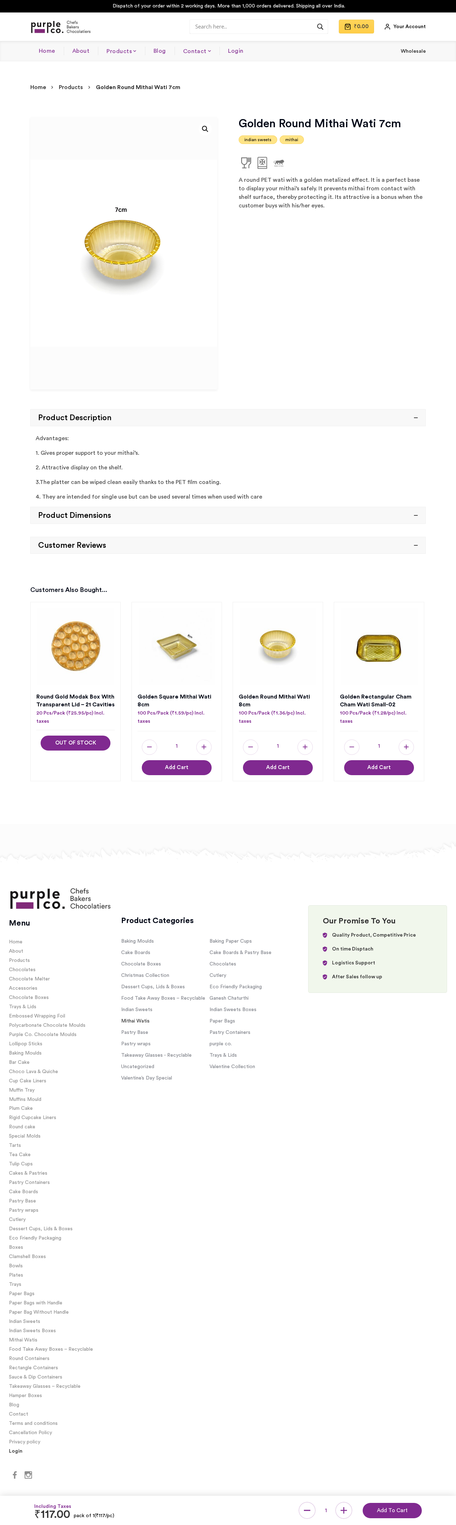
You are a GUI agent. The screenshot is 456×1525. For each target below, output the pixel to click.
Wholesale (413, 51)
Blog (160, 51)
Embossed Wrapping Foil (37, 1016)
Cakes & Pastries (28, 1173)
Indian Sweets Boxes (32, 1330)
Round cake (22, 1126)
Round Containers (29, 1358)
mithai (291, 140)
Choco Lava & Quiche (33, 1071)
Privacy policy (24, 1441)
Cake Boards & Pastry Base (240, 952)
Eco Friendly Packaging (35, 1238)
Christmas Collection (145, 975)
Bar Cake (19, 1062)
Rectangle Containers (33, 1367)
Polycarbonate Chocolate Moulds (47, 1025)
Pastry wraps (23, 1210)
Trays (15, 1284)
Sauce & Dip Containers (35, 1377)
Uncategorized (137, 1066)
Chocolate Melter (29, 979)
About (80, 51)
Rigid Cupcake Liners (32, 1117)
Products (119, 51)
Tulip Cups (21, 1163)
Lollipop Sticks (25, 1043)
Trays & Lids (22, 1006)
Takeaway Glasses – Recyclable (45, 1386)
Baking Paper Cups (230, 941)
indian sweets (257, 140)
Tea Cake (20, 1154)
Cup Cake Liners (27, 1080)
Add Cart (176, 767)
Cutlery (17, 1219)
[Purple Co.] (60, 27)
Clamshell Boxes (27, 1256)
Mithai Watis (23, 1340)
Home (47, 51)
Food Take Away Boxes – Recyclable (51, 1349)
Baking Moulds (25, 1053)
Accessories (23, 988)
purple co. (220, 1043)
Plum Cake (21, 1108)
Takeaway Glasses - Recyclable (156, 1055)
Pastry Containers (29, 1182)
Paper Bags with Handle (35, 1302)
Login (235, 51)
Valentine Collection (232, 1066)
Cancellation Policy (30, 1432)
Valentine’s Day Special (146, 1078)
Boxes (16, 1247)
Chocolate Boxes (29, 997)
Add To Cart (392, 1510)
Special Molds (25, 1136)
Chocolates (22, 969)
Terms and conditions (33, 1423)
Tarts (15, 1145)
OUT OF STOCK (75, 743)
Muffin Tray (22, 1090)
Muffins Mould (25, 1099)
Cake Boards (23, 1191)
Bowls (16, 1265)
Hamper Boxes (25, 1395)
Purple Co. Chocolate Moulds (43, 1034)
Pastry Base (22, 1201)
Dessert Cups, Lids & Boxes (41, 1228)
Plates (16, 1275)
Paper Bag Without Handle (39, 1312)
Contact (195, 51)
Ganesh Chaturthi (229, 998)
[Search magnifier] (320, 27)
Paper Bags (22, 1293)
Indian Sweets (24, 1321)
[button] (205, 129)
